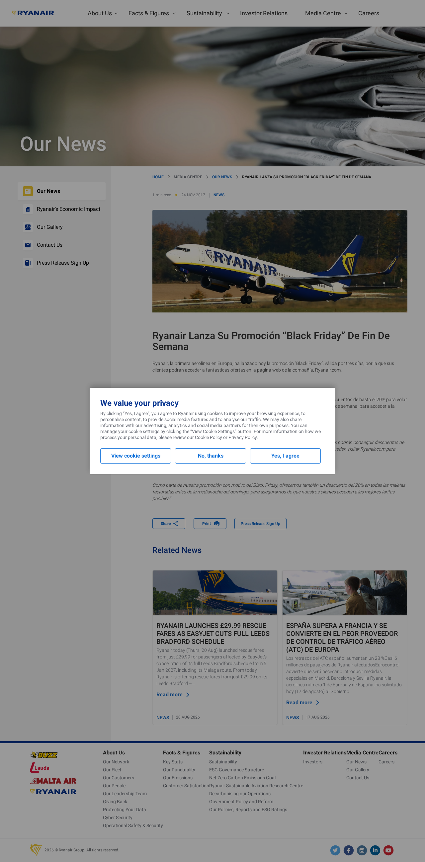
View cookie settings (135, 456)
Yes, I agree (285, 456)
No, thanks (210, 456)
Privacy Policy (242, 437)
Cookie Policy (208, 437)
